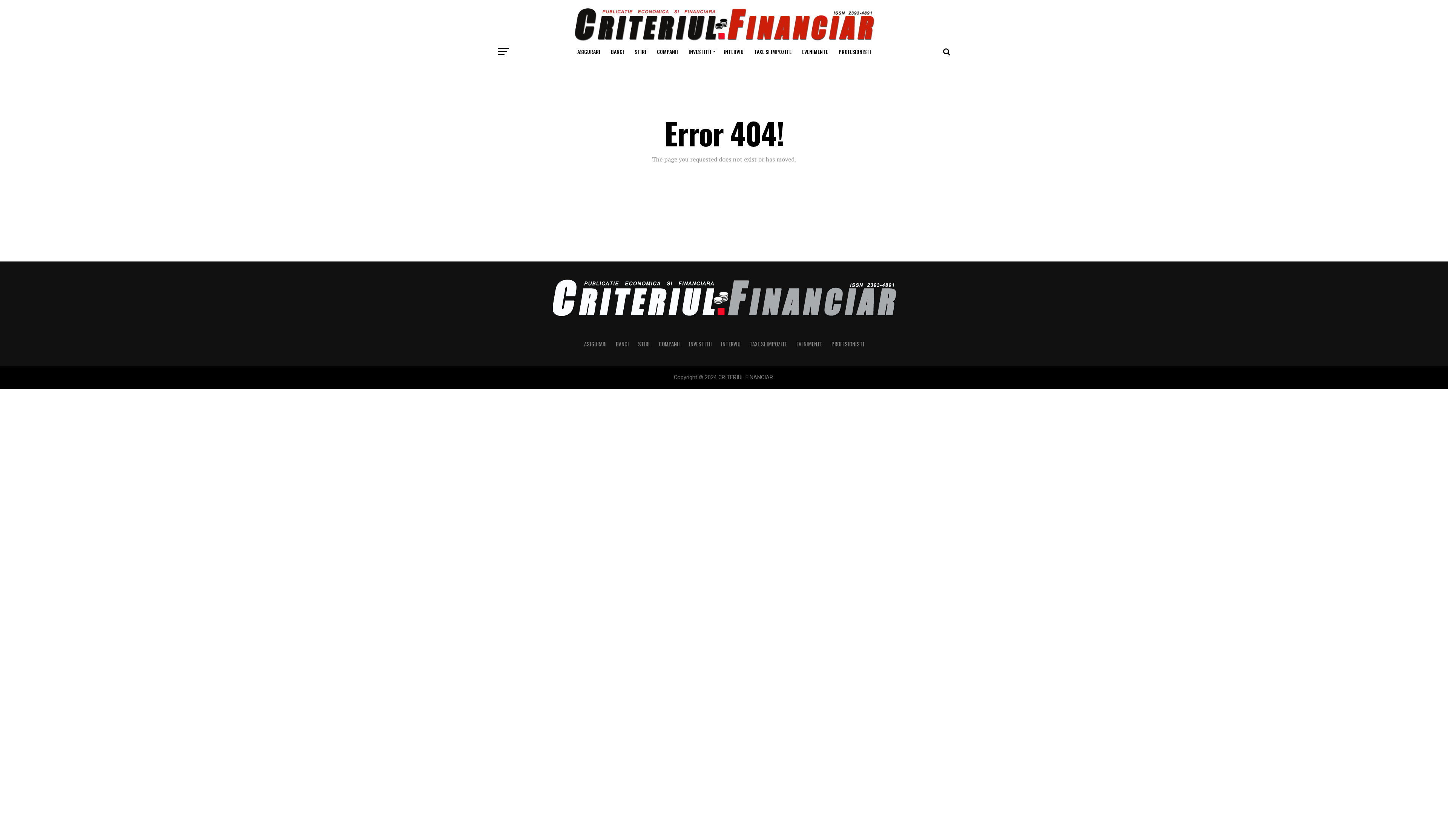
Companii (667, 51)
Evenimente (815, 51)
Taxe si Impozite (772, 51)
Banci (617, 51)
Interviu (734, 51)
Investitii (700, 51)
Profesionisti (855, 51)
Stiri (640, 51)
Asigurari (588, 51)
